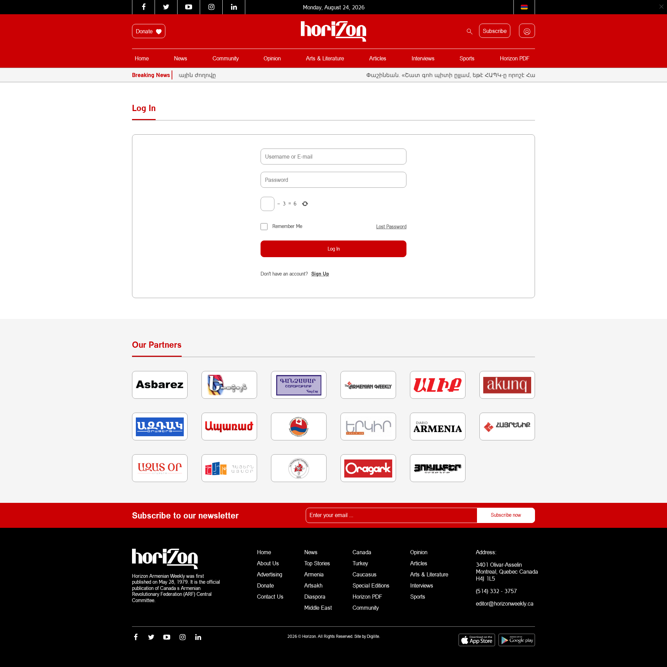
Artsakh (313, 585)
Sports (467, 58)
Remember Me (287, 226)
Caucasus (365, 574)
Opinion (272, 58)
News (180, 58)
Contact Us (270, 596)
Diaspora (315, 596)
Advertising (269, 574)
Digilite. (373, 636)
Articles (377, 58)
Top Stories (317, 563)
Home (142, 58)
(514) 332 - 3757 (496, 591)
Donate (145, 31)
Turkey (360, 563)
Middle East (318, 607)
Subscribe (495, 30)
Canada (362, 552)
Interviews (423, 58)
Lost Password (391, 226)
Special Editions (371, 585)
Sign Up (320, 274)
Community (226, 58)
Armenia (314, 574)
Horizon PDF (514, 58)
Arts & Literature (325, 58)
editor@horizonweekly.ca (505, 603)
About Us (268, 563)
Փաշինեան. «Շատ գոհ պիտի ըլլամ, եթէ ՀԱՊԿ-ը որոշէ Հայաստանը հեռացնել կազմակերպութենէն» (500, 74)
